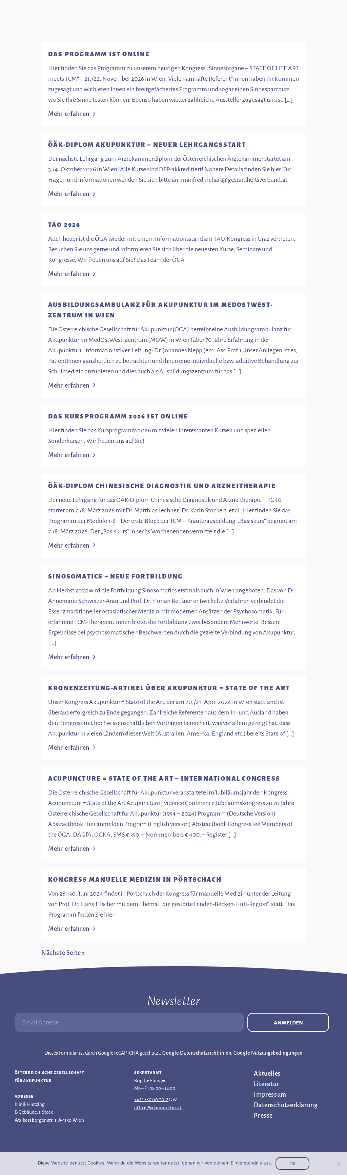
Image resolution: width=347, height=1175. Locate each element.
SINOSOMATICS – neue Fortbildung (115, 576)
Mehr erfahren (68, 114)
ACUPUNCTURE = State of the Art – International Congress (164, 778)
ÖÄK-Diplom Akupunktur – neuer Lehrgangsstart (147, 144)
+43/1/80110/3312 (151, 1099)
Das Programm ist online (99, 54)
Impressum (270, 1094)
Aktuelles (267, 1073)
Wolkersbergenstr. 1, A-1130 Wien (49, 1120)
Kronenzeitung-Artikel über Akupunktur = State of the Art (169, 688)
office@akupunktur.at (158, 1107)
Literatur (266, 1084)
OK (292, 1163)
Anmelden (288, 1022)
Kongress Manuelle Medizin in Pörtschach (135, 879)
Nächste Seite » (63, 952)
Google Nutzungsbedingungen (267, 1053)
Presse (263, 1115)
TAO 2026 (64, 224)
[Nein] (338, 1163)
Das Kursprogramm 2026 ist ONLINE (118, 416)
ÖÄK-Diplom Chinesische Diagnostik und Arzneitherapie (162, 486)
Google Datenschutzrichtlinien (196, 1053)
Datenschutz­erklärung (286, 1105)
